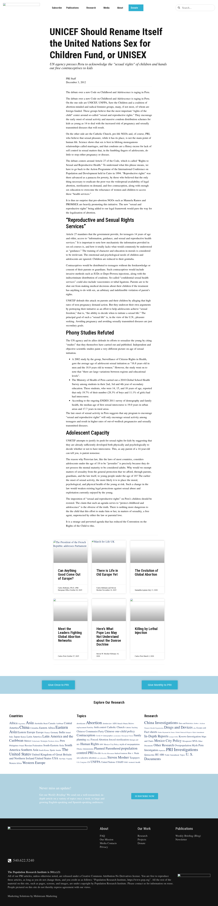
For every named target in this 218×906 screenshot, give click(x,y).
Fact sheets (150, 732)
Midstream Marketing (45, 896)
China (24, 727)
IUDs (176, 737)
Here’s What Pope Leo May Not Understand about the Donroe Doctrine (108, 636)
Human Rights (89, 744)
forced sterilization (119, 739)
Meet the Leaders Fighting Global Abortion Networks (70, 635)
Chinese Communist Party (90, 731)
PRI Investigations (182, 749)
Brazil (45, 723)
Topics (182, 755)
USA (55, 758)
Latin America (34, 736)
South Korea (44, 750)
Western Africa (15, 763)
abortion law (107, 723)
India (62, 732)
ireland (171, 737)
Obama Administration (85, 749)
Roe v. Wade (133, 753)
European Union (127, 736)
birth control (100, 727)
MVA (194, 740)
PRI (91, 752)
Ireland (68, 732)
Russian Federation (34, 745)
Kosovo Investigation (190, 736)
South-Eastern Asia (53, 745)
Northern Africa (53, 741)
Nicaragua (43, 741)
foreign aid (134, 739)
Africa (13, 723)
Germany (54, 732)
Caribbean (59, 723)
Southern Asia (29, 750)
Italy (11, 736)
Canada (51, 723)
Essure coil (201, 727)
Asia (30, 722)
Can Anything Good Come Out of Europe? (69, 574)
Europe (40, 732)
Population (162, 750)
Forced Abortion (99, 739)
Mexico (27, 740)
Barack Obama (122, 723)
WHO (126, 762)
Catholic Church (116, 727)
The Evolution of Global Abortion (146, 573)
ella (194, 728)
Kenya (23, 736)
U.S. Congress (81, 762)
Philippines (14, 745)
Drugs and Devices (178, 727)
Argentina (21, 723)
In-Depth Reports (156, 736)
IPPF (101, 744)
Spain (52, 749)
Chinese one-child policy (120, 731)
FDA (88, 740)
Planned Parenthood (107, 748)
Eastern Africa (47, 727)
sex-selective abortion (87, 757)
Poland (21, 745)
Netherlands (36, 741)
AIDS (114, 723)
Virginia (69, 759)
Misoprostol (187, 741)
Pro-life (97, 753)
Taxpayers (135, 757)
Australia (38, 723)
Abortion (94, 722)
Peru (62, 740)
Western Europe (33, 762)
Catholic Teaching (131, 727)
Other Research (164, 745)
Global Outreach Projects (183, 732)
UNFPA (96, 762)
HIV (78, 744)
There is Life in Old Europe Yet (107, 573)
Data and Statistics (186, 723)
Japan (17, 736)
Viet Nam (62, 759)
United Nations (108, 761)
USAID (119, 762)
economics (117, 736)
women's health (134, 762)
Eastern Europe (26, 732)
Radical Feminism (121, 753)
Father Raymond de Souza (166, 732)
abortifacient (81, 723)
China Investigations (161, 722)
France (47, 732)
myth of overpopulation (130, 744)
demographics (108, 736)
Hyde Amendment (198, 732)
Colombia (34, 727)
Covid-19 (99, 736)
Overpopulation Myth (186, 745)
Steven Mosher (118, 757)
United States (43, 758)
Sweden (58, 750)
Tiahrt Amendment (172, 755)
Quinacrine (149, 754)
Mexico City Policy (111, 744)
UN (88, 762)
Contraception (86, 735)
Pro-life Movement (108, 753)
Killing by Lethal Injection (146, 631)
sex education (102, 758)
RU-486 (159, 754)
